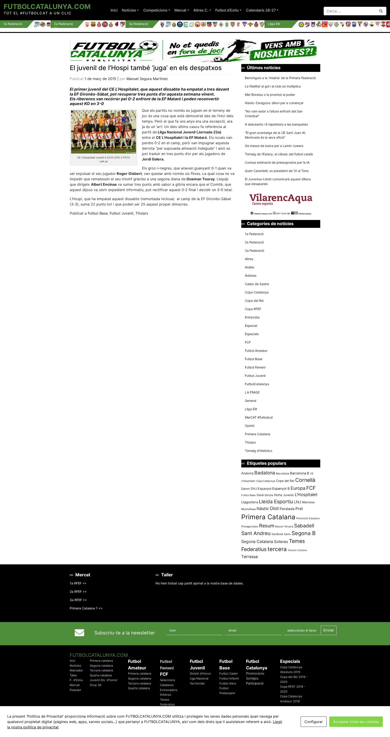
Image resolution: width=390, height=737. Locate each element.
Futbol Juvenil (121, 213)
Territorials (197, 683)
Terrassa (249, 556)
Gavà (260, 495)
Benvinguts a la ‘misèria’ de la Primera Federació (280, 78)
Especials (252, 334)
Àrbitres (250, 275)
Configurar (313, 721)
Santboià (277, 534)
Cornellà (305, 480)
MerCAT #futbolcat (259, 417)
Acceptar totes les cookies (356, 721)
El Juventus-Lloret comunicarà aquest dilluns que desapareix (278, 181)
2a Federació (254, 242)
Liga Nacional (199, 678)
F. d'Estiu (76, 680)
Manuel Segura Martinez (147, 78)
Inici (114, 10)
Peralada (287, 509)
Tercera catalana (101, 670)
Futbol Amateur (256, 350)
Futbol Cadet (228, 673)
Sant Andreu (256, 533)
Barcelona (282, 473)
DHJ (254, 488)
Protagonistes (249, 526)
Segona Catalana (257, 541)
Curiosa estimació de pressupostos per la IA (277, 162)
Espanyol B (281, 489)
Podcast (75, 690)
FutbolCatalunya (257, 384)
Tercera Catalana (297, 550)
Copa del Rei (254, 300)
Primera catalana (101, 660)
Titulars (141, 213)
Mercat (180, 10)
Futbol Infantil (229, 678)
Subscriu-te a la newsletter (124, 633)
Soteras (281, 541)
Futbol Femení (255, 367)
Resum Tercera (284, 526)
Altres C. (200, 10)
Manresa (308, 502)
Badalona (264, 473)
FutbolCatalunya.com (47, 6)
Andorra (247, 473)
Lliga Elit (251, 409)
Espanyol (264, 488)
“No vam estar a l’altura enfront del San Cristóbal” (273, 113)
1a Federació (254, 234)
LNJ (297, 502)
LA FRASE (252, 392)
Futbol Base (98, 213)
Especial (251, 325)
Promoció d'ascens (308, 518)
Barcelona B (299, 473)
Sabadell (304, 526)
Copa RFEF (253, 309)
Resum (266, 526)
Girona (269, 495)
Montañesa (248, 509)
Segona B (304, 533)
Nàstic (263, 508)
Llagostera (249, 502)
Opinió (249, 426)
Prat (299, 508)
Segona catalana (101, 665)
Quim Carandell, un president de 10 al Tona (277, 171)
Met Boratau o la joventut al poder (270, 94)
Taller (73, 675)
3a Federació (254, 250)
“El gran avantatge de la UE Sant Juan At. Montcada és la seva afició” (275, 135)
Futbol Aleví (227, 683)
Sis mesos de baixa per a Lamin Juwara (274, 146)
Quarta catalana (101, 675)
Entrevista (252, 317)
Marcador (76, 670)
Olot (274, 508)
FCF (248, 342)
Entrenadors (168, 690)
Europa (298, 488)
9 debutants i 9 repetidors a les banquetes (276, 124)
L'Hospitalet (306, 494)
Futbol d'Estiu (227, 10)
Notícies (129, 10)
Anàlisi (249, 267)
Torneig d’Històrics (258, 451)
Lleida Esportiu (276, 501)
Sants (287, 534)
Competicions (155, 10)
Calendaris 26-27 (261, 10)
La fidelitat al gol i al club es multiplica (273, 86)
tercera (277, 549)
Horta (278, 495)
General (250, 401)
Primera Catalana (257, 434)
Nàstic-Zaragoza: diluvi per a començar (274, 103)
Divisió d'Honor (200, 673)
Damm (245, 488)
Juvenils (288, 495)
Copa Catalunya (257, 292)
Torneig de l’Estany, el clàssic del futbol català (279, 154)
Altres (249, 259)
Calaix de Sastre (257, 284)
